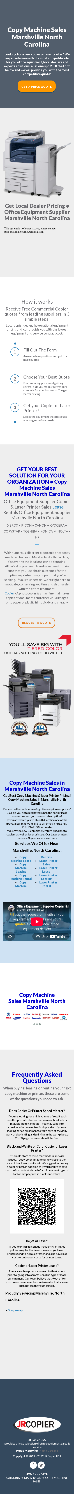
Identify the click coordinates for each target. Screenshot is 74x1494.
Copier (9, 593)
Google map (15, 1310)
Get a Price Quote (36, 86)
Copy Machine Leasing (21, 868)
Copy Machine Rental (21, 876)
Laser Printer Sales (48, 862)
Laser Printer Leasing (48, 876)
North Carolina (49, 1450)
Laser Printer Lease (48, 869)
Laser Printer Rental (48, 884)
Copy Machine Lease (21, 858)
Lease (58, 506)
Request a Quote (36, 622)
